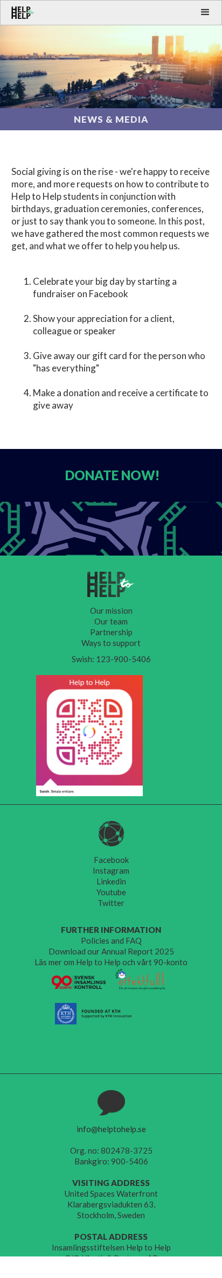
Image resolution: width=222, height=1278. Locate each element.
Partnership (111, 632)
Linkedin (111, 881)
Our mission (111, 610)
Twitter (111, 903)
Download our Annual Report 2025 (111, 951)
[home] (18, 13)
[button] (205, 12)
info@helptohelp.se (111, 1129)
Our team (111, 621)
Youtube (111, 892)
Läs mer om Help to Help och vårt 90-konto (111, 962)
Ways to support (111, 643)
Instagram (111, 870)
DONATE (112, 475)
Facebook (111, 860)
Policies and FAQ (111, 940)
